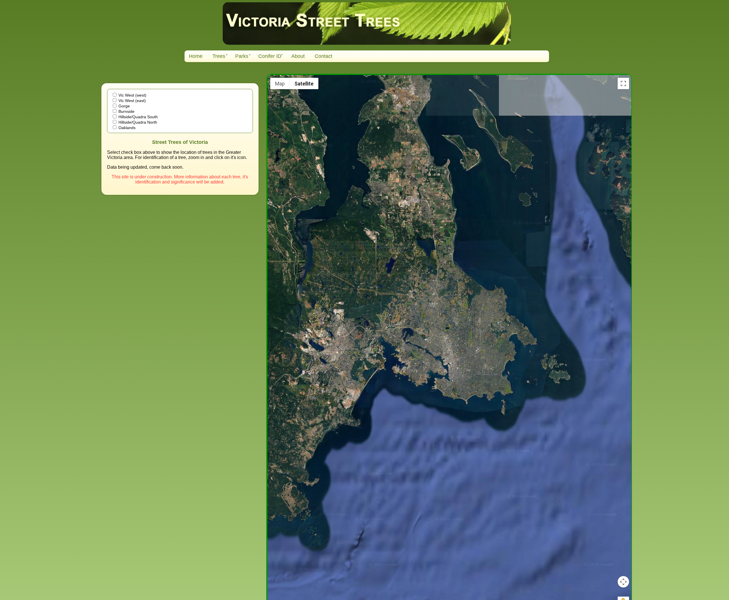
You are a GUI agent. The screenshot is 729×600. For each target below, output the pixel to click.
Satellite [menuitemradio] (304, 84)
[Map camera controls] (623, 581)
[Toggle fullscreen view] (623, 83)
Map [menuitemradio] (280, 84)
